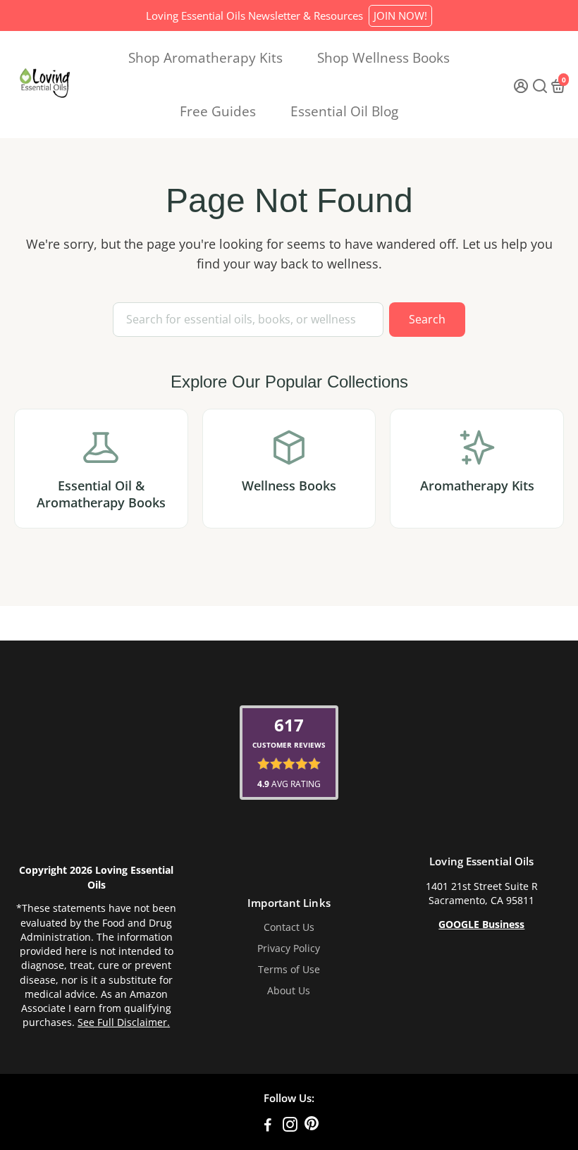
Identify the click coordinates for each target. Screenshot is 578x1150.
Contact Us (289, 927)
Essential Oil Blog (344, 111)
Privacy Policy (288, 948)
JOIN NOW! (400, 15)
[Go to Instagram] (290, 1126)
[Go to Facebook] (268, 1126)
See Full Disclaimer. (124, 1022)
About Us (288, 990)
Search (427, 319)
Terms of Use (289, 969)
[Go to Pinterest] (312, 1126)
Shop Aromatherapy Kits (205, 58)
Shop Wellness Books (383, 58)
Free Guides (218, 111)
